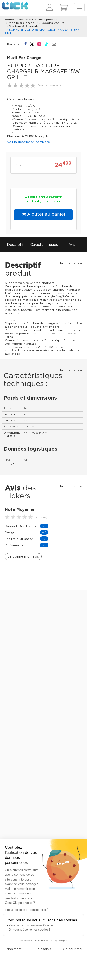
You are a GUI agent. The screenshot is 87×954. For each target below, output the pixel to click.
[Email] (54, 44)
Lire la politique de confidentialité (26, 910)
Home (9, 19)
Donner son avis (50, 85)
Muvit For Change (24, 58)
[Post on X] (32, 44)
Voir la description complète (28, 141)
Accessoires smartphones (38, 19)
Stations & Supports (24, 26)
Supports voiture (52, 22)
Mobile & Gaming (21, 22)
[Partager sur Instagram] (39, 44)
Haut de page (69, 263)
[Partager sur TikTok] (47, 44)
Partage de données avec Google (31, 925)
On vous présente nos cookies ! (29, 929)
